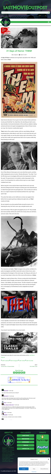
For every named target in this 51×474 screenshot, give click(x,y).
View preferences (44, 468)
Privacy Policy (34, 471)
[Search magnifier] (49, 12)
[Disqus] (19, 404)
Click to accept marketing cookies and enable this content (19, 342)
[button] (48, 459)
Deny (34, 468)
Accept (23, 468)
